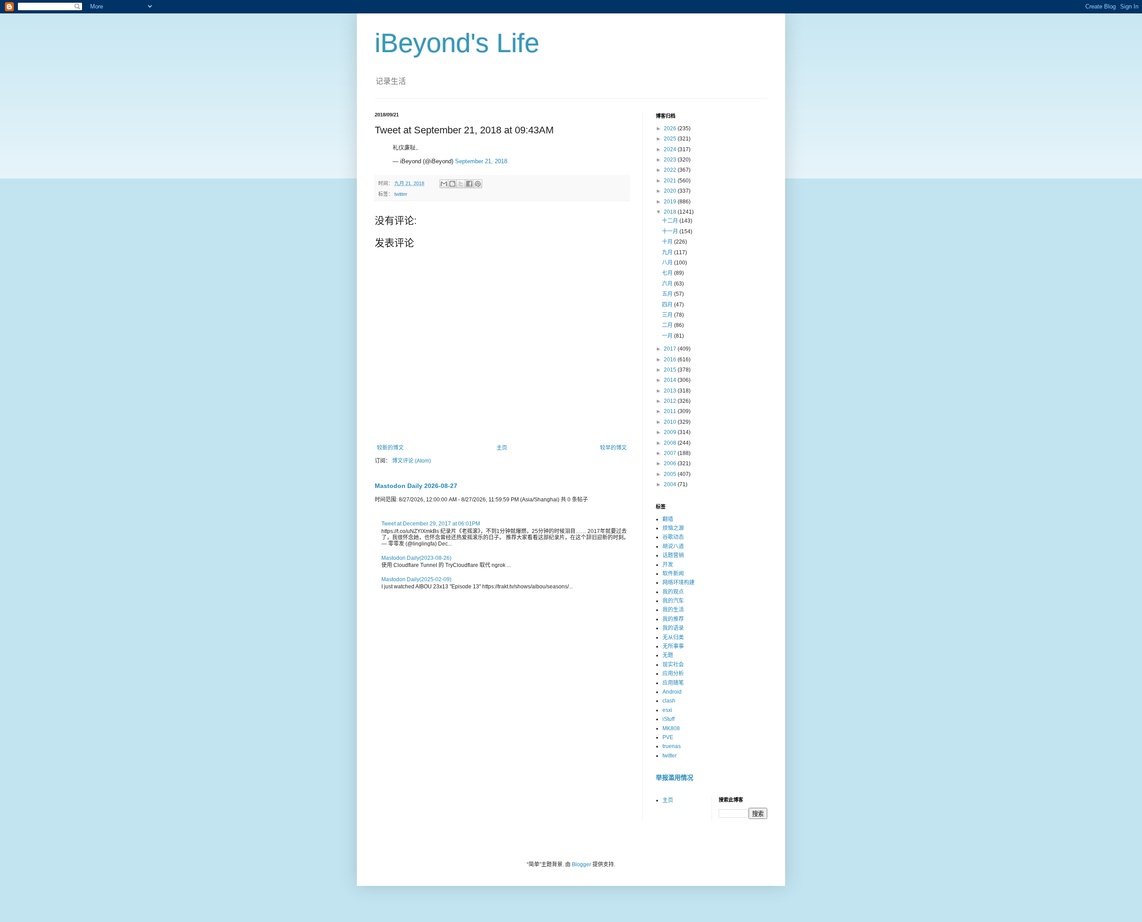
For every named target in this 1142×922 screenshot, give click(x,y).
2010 (671, 422)
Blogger (581, 864)
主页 (502, 448)
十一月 (670, 231)
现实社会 (673, 665)
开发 (667, 565)
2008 (671, 443)
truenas (671, 746)
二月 (668, 325)
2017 (671, 349)
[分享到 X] (460, 183)
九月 (668, 252)
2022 (671, 170)
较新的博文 (390, 448)
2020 (671, 191)
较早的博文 (613, 448)
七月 (668, 273)
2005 (671, 474)
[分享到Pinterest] (477, 183)
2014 (671, 380)
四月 (668, 305)
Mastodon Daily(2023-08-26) (416, 558)
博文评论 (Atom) (411, 461)
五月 (668, 294)
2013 (671, 391)
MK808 (671, 728)
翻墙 (667, 519)
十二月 (670, 221)
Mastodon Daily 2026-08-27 (416, 485)
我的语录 (673, 628)
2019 (671, 201)
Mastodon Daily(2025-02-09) (416, 579)
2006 (671, 463)
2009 (671, 432)
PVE (667, 737)
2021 (671, 181)
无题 (667, 655)
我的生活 (673, 610)
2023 (671, 160)
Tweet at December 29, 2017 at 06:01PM (430, 524)
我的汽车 (673, 601)
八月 (668, 263)
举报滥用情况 (674, 777)
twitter (400, 194)
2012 (671, 401)
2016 (671, 359)
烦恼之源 (673, 528)
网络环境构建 (678, 582)
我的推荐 (673, 619)
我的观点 (673, 592)
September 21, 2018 (481, 161)
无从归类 (673, 637)
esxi (667, 710)
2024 (671, 149)
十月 (668, 242)
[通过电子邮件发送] (443, 183)
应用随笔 (673, 683)
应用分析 (673, 673)
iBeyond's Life (457, 43)
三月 (668, 315)
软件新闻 (673, 574)
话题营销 (673, 555)
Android (672, 692)
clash (668, 701)
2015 (671, 370)
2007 (671, 453)
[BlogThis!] (452, 183)
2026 (671, 128)
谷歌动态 (673, 537)
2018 (671, 212)
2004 (671, 484)
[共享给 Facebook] (469, 183)
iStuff (668, 719)
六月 (668, 284)
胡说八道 (673, 546)
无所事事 (673, 646)
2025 (671, 139)
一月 (668, 336)
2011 (671, 411)
